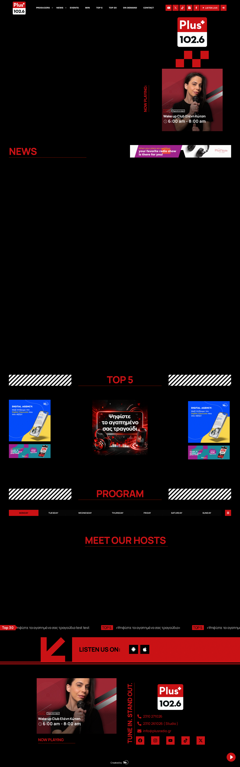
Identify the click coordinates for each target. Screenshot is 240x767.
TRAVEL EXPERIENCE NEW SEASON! (189, 227)
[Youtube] (170, 740)
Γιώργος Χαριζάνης (153, 601)
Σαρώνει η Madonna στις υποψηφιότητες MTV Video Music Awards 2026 (194, 324)
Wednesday (85, 512)
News (16, 222)
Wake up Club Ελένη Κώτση (184, 116)
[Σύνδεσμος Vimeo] (19, 8)
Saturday (176, 512)
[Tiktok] (185, 740)
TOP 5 (120, 379)
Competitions (170, 222)
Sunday (206, 512)
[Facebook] (196, 8)
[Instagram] (189, 8)
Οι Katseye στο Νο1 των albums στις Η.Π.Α (43, 227)
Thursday (117, 512)
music (166, 111)
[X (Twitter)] (175, 8)
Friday (147, 512)
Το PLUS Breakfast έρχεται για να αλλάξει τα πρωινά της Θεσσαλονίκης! (44, 324)
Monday (23, 512)
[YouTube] (169, 8)
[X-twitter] (201, 740)
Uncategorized (20, 316)
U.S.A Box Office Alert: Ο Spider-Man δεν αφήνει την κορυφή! (117, 229)
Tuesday (53, 512)
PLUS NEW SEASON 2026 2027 (110, 322)
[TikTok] (182, 8)
